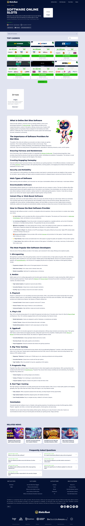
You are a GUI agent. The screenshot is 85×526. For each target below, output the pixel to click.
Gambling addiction (48, 524)
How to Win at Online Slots (33, 491)
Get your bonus (18, 55)
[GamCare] (29, 519)
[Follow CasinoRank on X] (68, 506)
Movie (54, 489)
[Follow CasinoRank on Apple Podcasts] (77, 506)
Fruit (54, 487)
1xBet (11, 487)
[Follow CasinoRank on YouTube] (71, 506)
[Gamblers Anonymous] (21, 519)
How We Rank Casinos (72, 491)
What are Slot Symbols (33, 487)
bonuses (44, 234)
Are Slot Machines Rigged (33, 484)
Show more (41, 81)
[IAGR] (14, 519)
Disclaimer (37, 524)
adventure (17, 164)
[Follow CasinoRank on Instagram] (65, 506)
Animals (54, 484)
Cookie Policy (27, 524)
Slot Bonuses (62, 2)
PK (8, 506)
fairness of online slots (46, 153)
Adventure (54, 491)
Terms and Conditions (16, 524)
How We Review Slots (72, 493)
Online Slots (54, 2)
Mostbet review (42, 57)
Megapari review (42, 76)
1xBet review (66, 57)
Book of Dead (71, 314)
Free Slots (70, 2)
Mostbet (11, 484)
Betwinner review (18, 57)
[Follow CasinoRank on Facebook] (62, 506)
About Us (72, 484)
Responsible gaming (60, 524)
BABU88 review (66, 76)
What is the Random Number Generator (32, 493)
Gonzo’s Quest (44, 279)
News (76, 2)
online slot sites (26, 125)
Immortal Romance (21, 260)
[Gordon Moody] (41, 519)
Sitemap (71, 524)
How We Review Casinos (72, 489)
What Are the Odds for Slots (33, 489)
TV (54, 493)
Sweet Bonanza (29, 369)
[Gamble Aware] (57, 519)
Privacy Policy (72, 487)
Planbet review (18, 76)
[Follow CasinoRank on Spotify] (74, 506)
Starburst (36, 279)
